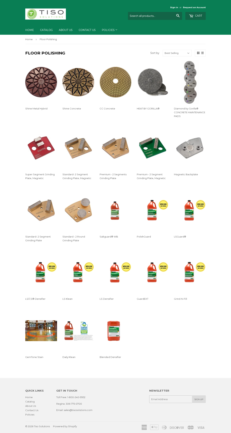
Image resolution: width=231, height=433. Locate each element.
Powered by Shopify (65, 426)
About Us (66, 30)
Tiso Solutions (42, 426)
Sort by (154, 53)
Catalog (46, 30)
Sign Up (198, 399)
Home (29, 30)
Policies (108, 30)
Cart (198, 15)
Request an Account (194, 7)
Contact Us (87, 30)
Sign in (174, 7)
